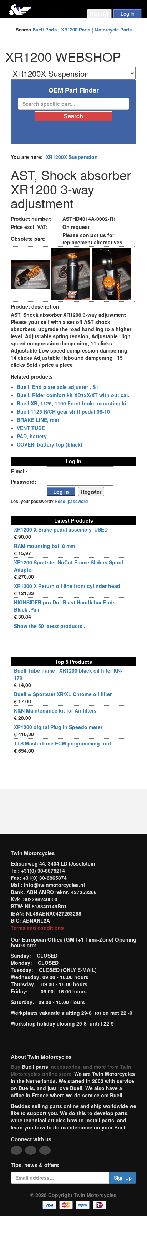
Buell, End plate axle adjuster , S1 (57, 386)
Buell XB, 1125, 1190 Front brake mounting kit (72, 403)
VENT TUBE (31, 428)
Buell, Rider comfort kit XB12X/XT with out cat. (73, 395)
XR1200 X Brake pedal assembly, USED (61, 529)
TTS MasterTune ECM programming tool (62, 743)
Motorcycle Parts (113, 29)
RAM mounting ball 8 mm (44, 545)
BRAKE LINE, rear (38, 419)
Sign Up (123, 1177)
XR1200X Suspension (72, 156)
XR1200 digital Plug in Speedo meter (58, 726)
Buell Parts (44, 29)
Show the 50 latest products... (50, 625)
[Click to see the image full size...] (30, 273)
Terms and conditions (37, 927)
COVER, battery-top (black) (49, 444)
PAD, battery (32, 436)
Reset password (71, 501)
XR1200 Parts (75, 29)
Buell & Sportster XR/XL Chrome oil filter (63, 694)
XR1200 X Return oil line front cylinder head (67, 585)
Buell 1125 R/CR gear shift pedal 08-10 (63, 411)
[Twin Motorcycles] (20, 9)
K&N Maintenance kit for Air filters (55, 710)
